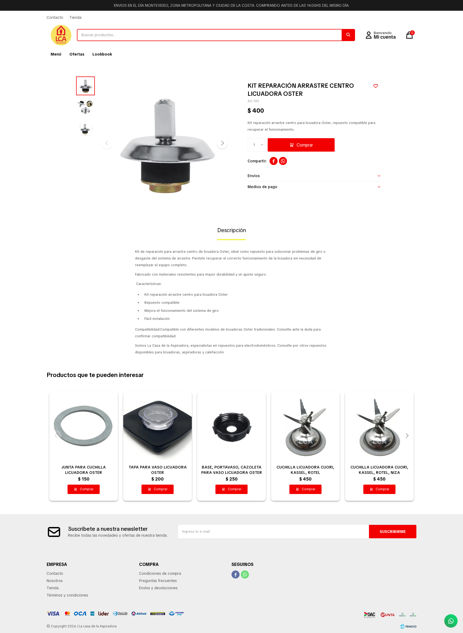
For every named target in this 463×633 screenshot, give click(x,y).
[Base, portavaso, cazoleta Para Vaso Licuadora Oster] (231, 426)
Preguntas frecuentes (158, 580)
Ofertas (76, 54)
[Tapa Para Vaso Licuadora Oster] (157, 426)
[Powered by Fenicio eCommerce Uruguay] (408, 626)
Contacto (55, 17)
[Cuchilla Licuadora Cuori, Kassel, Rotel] (305, 426)
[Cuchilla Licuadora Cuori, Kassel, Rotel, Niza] (379, 426)
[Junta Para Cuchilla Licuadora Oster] (83, 426)
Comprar (305, 145)
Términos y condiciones (67, 595)
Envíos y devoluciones (158, 588)
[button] (348, 35)
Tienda (75, 17)
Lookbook (102, 54)
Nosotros (55, 580)
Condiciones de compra (160, 573)
